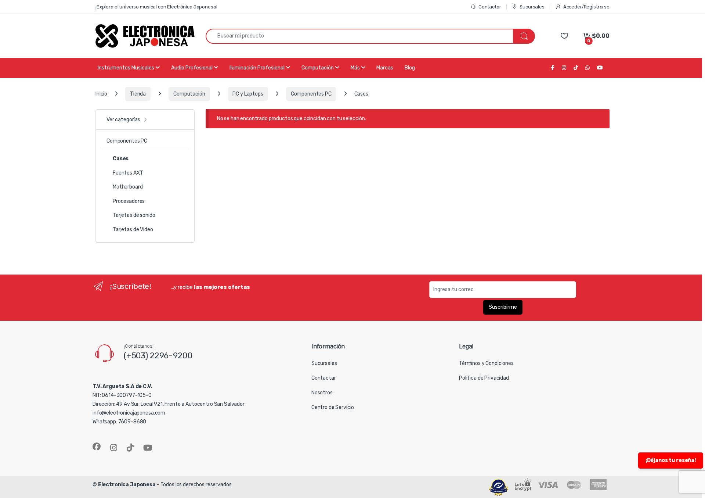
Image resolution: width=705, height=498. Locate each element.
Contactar (489, 7)
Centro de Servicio (332, 407)
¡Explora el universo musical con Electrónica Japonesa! (156, 7)
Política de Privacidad (484, 378)
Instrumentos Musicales (126, 68)
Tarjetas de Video (133, 229)
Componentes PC (311, 94)
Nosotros (322, 393)
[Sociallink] (97, 447)
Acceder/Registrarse (586, 7)
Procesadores (129, 201)
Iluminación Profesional (257, 68)
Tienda (138, 94)
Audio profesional (192, 68)
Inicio (101, 94)
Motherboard (127, 187)
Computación (318, 68)
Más (356, 68)
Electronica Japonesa (127, 484)
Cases (121, 158)
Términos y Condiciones (486, 363)
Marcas (384, 68)
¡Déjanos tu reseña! (671, 460)
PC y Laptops (247, 94)
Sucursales (532, 7)
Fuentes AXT (128, 173)
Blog (410, 68)
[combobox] (359, 36)
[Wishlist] (564, 35)
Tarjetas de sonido (134, 215)
